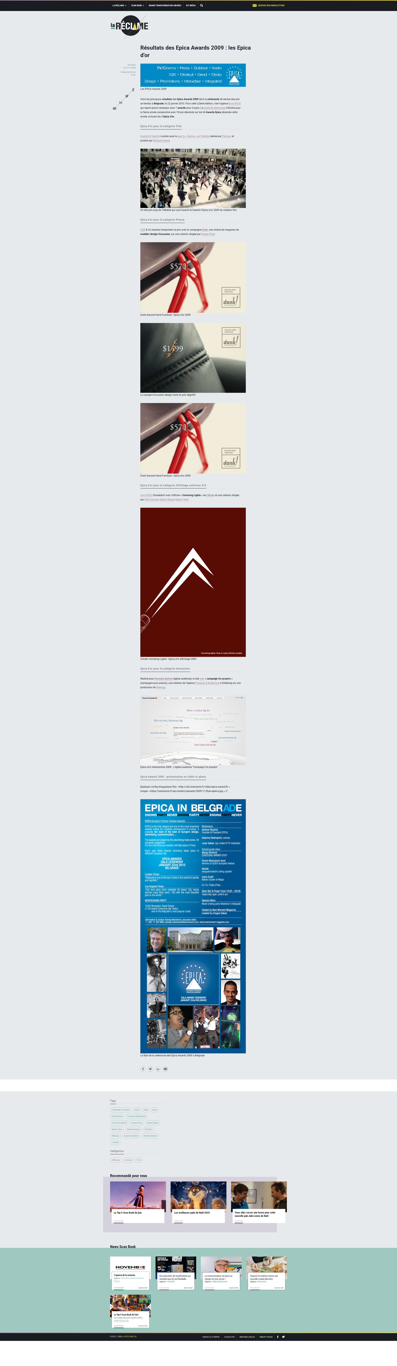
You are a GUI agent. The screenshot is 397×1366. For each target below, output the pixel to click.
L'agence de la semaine (124, 1275)
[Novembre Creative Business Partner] (130, 1268)
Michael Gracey (161, 140)
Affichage (116, 1160)
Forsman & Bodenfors (207, 683)
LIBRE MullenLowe (219, 1282)
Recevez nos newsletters (271, 5)
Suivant (149, 1306)
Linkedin (120, 102)
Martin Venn (182, 499)
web (202, 678)
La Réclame (129, 27)
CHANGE (171, 1282)
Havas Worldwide (119, 1123)
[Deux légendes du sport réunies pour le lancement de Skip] (130, 1306)
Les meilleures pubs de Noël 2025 (192, 1212)
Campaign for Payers (121, 1110)
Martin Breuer (167, 499)
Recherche (202, 6)
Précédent (112, 1306)
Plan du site (229, 1337)
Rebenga (161, 687)
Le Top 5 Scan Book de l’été (126, 1314)
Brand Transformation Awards (165, 5)
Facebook (133, 89)
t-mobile (115, 1142)
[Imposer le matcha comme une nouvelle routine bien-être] (266, 1268)
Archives (128, 1160)
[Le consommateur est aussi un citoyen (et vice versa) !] (221, 1268)
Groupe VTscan (266, 1337)
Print (139, 1160)
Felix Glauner (152, 499)
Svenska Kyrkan (150, 1136)
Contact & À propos (210, 1337)
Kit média (191, 5)
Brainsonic (262, 1282)
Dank (137, 1110)
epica (154, 1110)
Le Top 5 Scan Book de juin (128, 1212)
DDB (142, 229)
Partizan (226, 136)
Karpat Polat (208, 234)
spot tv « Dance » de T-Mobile (194, 136)
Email (114, 108)
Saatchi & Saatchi (150, 136)
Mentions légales (247, 1337)
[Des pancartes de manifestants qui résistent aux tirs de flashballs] (176, 1268)
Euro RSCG (235, 103)
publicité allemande (214, 107)
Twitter (126, 96)
